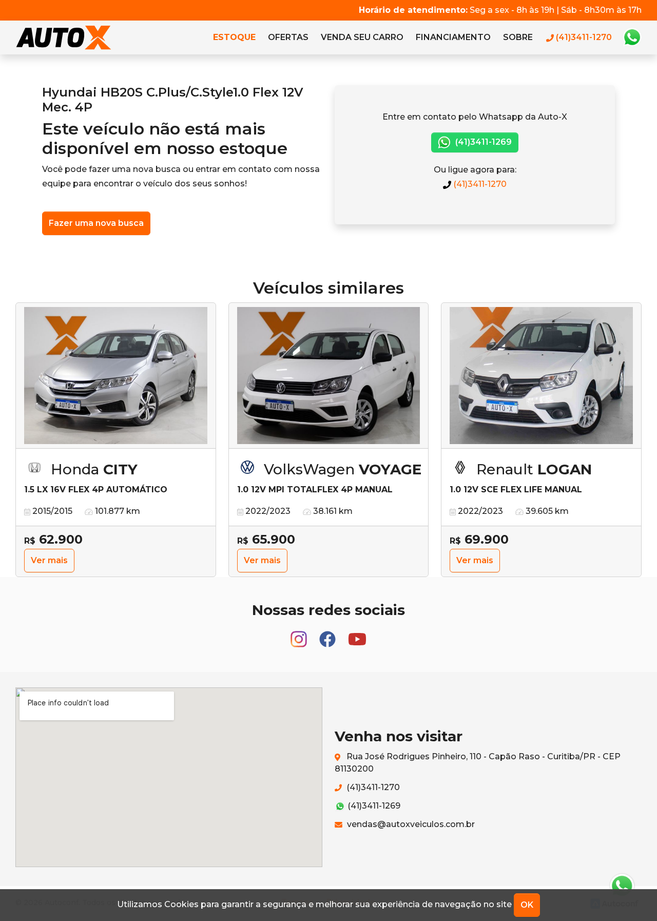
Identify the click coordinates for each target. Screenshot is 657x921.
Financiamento (453, 37)
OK (526, 905)
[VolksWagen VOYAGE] (329, 376)
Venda (362, 37)
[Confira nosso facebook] (328, 635)
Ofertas (288, 37)
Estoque (234, 37)
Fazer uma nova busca (96, 223)
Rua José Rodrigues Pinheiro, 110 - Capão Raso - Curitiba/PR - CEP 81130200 (478, 763)
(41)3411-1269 (482, 142)
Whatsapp (632, 37)
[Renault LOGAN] (541, 376)
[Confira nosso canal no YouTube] (357, 635)
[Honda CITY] (116, 376)
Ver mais (49, 560)
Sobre (518, 37)
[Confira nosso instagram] (299, 635)
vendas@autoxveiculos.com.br (410, 824)
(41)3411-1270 (479, 184)
